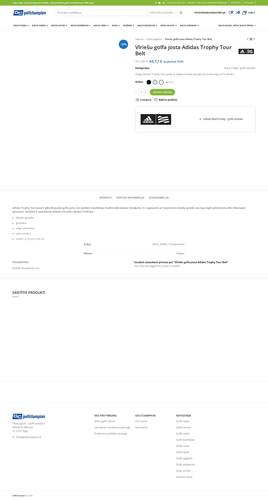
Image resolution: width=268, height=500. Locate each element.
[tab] (105, 196)
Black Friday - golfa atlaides (240, 68)
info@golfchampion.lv (28, 437)
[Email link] (159, 2)
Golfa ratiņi (58, 25)
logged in (154, 266)
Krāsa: (139, 81)
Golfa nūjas (20, 25)
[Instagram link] (163, 3)
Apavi (115, 25)
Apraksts (105, 197)
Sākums (139, 39)
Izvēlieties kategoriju (162, 12)
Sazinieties (141, 427)
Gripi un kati (168, 25)
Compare (145, 99)
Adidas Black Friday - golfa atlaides (223, 119)
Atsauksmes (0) (159, 197)
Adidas (180, 253)
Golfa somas (39, 25)
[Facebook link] (155, 2)
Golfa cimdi (100, 25)
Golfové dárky (184, 477)
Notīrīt (170, 82)
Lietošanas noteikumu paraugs (112, 427)
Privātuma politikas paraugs (110, 433)
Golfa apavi (182, 452)
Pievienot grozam (162, 92)
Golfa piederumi (146, 25)
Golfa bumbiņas (79, 25)
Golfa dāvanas (188, 25)
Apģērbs (127, 25)
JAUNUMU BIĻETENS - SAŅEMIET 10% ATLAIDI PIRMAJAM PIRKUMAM (197, 2)
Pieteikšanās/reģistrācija (210, 12)
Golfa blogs (225, 25)
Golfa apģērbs (154, 39)
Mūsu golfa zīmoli (243, 25)
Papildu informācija (130, 197)
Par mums (141, 421)
